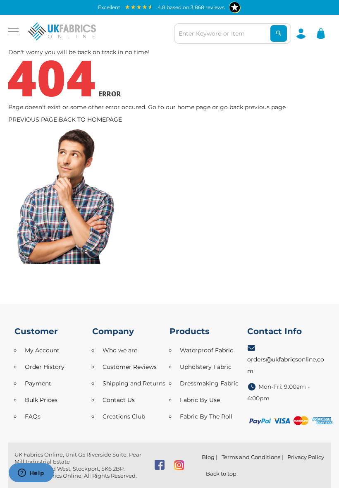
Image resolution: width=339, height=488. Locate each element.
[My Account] (301, 33)
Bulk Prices (41, 400)
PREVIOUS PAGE (32, 119)
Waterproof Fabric (206, 350)
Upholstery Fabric (206, 367)
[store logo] (62, 31)
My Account (42, 350)
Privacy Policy (305, 457)
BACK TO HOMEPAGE (90, 119)
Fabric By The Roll (206, 416)
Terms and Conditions (251, 457)
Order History (44, 367)
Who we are (120, 350)
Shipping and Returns (134, 383)
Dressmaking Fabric (209, 383)
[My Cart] (321, 33)
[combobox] (232, 33)
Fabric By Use (200, 400)
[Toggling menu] (13, 31)
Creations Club (124, 416)
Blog (208, 457)
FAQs (33, 416)
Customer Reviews (130, 367)
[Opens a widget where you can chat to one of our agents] (31, 473)
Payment (38, 383)
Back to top (221, 473)
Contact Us (119, 400)
